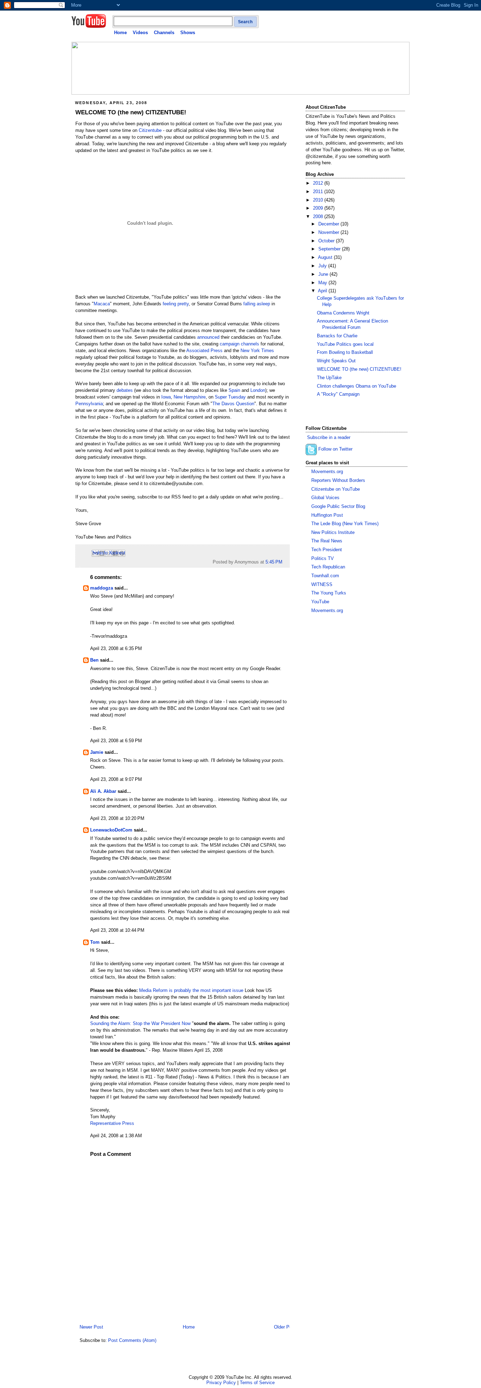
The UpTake (329, 377)
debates (125, 390)
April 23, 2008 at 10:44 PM (117, 930)
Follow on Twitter (335, 449)
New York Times (257, 350)
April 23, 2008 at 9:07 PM (116, 779)
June (324, 274)
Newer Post (91, 1327)
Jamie (96, 752)
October (327, 240)
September (330, 249)
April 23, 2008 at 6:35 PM (116, 648)
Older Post (285, 1327)
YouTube (320, 601)
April (323, 290)
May (323, 282)
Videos (140, 32)
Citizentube (150, 130)
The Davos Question (233, 403)
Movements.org (327, 471)
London (257, 390)
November (329, 232)
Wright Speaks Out (336, 360)
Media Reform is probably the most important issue (191, 990)
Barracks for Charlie (337, 335)
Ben (94, 660)
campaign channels (239, 344)
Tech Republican (328, 567)
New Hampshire (190, 397)
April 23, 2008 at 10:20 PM (117, 818)
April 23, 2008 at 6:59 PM (116, 740)
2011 (318, 191)
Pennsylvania (89, 403)
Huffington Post (327, 515)
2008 (318, 216)
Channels (164, 32)
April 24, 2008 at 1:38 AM (116, 1135)
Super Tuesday (230, 397)
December (329, 224)
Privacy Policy (221, 1382)
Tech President (326, 549)
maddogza (101, 588)
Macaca (102, 303)
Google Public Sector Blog (338, 506)
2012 (318, 183)
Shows (187, 32)
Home (120, 32)
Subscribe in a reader (328, 437)
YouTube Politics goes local (345, 344)
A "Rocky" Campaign (338, 394)
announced (208, 337)
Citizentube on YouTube (335, 489)
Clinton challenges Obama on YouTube (356, 386)
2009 (318, 208)
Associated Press (204, 350)
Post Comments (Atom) (132, 1340)
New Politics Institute (333, 532)
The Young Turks (328, 593)
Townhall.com (325, 575)
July (323, 265)
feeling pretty (176, 303)
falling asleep (256, 303)
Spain (234, 390)
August (326, 257)
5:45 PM (274, 562)
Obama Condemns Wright (343, 313)
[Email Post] (284, 562)
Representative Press (112, 1123)
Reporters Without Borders (338, 480)
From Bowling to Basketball (345, 352)
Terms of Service (257, 1382)
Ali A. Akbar (103, 791)
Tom (95, 942)
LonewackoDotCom (111, 830)
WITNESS (321, 584)
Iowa (166, 397)
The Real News (326, 541)
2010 (318, 200)
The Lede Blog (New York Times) (345, 523)
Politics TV (322, 558)
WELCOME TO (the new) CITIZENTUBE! (130, 112)
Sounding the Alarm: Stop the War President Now (140, 1023)
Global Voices (325, 497)
